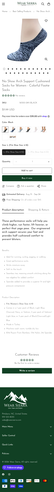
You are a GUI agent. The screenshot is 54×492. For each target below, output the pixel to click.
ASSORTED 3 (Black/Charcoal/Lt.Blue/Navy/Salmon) (13, 137)
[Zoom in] (46, 59)
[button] (8, 96)
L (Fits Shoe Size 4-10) (14, 153)
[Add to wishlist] (46, 21)
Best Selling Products (22, 11)
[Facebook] (3, 474)
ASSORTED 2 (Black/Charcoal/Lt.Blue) (5, 137)
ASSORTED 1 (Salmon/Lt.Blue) (43, 129)
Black (5, 129)
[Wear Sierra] (27, 4)
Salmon (36, 129)
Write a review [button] (27, 371)
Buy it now (27, 178)
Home (4, 11)
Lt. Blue (20, 129)
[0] (49, 4)
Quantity (6, 162)
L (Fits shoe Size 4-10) (38, 153)
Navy (28, 129)
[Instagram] (9, 474)
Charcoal (13, 129)
